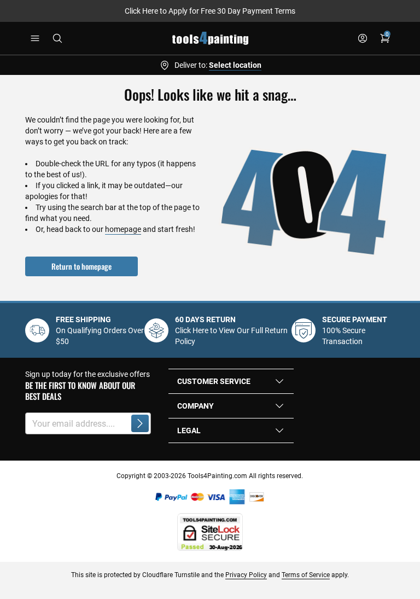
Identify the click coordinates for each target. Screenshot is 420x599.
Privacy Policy (246, 575)
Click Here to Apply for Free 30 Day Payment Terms (210, 11)
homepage (123, 229)
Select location (235, 65)
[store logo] (210, 38)
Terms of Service (306, 575)
